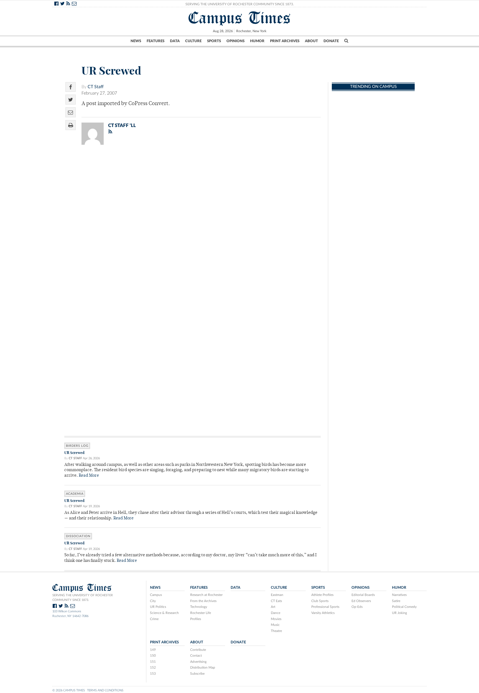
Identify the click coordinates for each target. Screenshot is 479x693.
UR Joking (399, 613)
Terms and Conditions (105, 690)
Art (273, 606)
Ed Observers (361, 601)
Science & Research (164, 613)
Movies (276, 619)
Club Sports (319, 601)
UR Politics (158, 606)
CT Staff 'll (122, 125)
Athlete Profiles (322, 594)
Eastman (277, 594)
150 (153, 655)
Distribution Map (202, 667)
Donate (331, 41)
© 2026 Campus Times (68, 690)
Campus (156, 594)
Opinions (235, 41)
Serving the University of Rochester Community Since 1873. (239, 4)
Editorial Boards (363, 594)
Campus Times (239, 17)
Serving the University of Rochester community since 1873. (82, 597)
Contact (196, 655)
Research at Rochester (206, 594)
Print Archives (284, 41)
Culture (193, 41)
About (311, 41)
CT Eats (276, 601)
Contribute (198, 649)
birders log (77, 445)
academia (74, 493)
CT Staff (96, 87)
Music (275, 624)
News (136, 41)
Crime (154, 619)
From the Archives (203, 601)
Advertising (198, 661)
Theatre (276, 631)
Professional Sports (325, 606)
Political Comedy (404, 606)
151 (153, 661)
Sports (214, 41)
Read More (89, 476)
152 (153, 667)
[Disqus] (192, 221)
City (153, 601)
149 (153, 649)
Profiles (195, 619)
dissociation (78, 536)
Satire (396, 601)
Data (175, 41)
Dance (275, 613)
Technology (198, 606)
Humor (257, 41)
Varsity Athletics (323, 613)
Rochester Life (200, 613)
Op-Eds (357, 606)
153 (153, 673)
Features (155, 41)
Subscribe (197, 673)
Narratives (399, 594)
